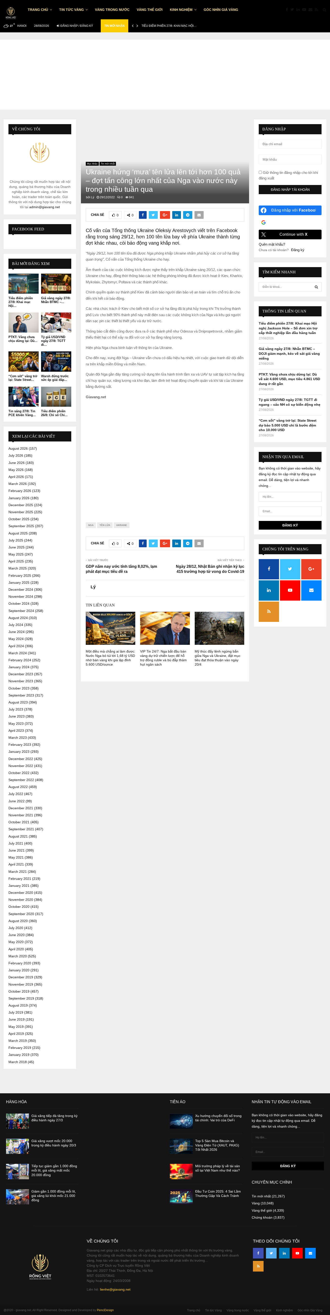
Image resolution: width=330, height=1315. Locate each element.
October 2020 (18, 907)
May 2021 (16, 857)
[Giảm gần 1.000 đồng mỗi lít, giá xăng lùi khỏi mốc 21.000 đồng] (17, 1196)
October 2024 (18, 603)
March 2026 (17, 484)
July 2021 (15, 843)
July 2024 (15, 625)
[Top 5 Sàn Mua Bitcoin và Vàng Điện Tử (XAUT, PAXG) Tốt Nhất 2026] (181, 1146)
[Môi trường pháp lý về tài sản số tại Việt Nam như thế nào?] (181, 1171)
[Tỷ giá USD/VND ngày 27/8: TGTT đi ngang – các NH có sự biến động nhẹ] (56, 323)
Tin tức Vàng (71, 10)
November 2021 (20, 815)
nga (90, 525)
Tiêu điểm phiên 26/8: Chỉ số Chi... (54, 413)
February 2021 (19, 879)
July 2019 (15, 1012)
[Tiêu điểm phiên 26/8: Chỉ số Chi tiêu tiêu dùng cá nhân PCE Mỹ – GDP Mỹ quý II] (56, 397)
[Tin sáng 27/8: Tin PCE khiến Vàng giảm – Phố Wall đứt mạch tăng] (23, 397)
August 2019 (18, 1005)
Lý (92, 197)
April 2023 (16, 730)
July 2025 (15, 540)
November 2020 (20, 900)
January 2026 (18, 498)
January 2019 (18, 1055)
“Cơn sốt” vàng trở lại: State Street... (22, 378)
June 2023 (16, 716)
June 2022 (16, 801)
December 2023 (20, 674)
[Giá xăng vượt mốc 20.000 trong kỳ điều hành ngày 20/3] (17, 1146)
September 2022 (21, 780)
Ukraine (121, 525)
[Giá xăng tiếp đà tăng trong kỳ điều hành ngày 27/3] (17, 1121)
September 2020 (21, 914)
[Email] (311, 10)
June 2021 (16, 850)
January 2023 (18, 751)
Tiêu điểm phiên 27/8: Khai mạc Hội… (169, 26)
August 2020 (18, 921)
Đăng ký (297, 250)
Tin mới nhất (108, 163)
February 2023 (19, 744)
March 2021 (17, 872)
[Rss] (317, 10)
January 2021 (18, 886)
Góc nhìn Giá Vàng (221, 10)
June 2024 (16, 632)
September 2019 (21, 998)
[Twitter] (293, 10)
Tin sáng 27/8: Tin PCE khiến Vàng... (22, 413)
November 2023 (20, 681)
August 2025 (18, 533)
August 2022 (18, 787)
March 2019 (17, 1041)
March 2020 (17, 956)
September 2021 (21, 829)
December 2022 (20, 759)
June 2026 (16, 463)
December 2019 (20, 977)
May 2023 (16, 723)
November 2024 (20, 596)
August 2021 (18, 836)
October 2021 (18, 822)
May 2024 (16, 639)
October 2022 (18, 773)
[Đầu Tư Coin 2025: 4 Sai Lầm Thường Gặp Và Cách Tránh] (181, 1196)
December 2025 (20, 505)
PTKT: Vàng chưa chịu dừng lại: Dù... (22, 339)
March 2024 (17, 653)
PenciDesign (105, 1310)
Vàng (256, 1203)
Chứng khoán (262, 1217)
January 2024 (18, 667)
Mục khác (92, 163)
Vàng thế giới (150, 10)
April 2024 (16, 646)
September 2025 (21, 526)
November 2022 (20, 766)
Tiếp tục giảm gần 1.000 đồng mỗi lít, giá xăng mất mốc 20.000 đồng (54, 1170)
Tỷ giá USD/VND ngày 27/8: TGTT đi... (53, 340)
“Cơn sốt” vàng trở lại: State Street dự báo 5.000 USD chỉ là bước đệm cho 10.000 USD (287, 425)
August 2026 (18, 448)
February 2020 (19, 963)
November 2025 (20, 512)
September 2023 (21, 695)
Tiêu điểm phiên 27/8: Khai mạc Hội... (20, 301)
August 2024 (18, 618)
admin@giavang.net (44, 207)
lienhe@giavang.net (115, 1289)
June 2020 (16, 935)
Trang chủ (38, 10)
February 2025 (19, 575)
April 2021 (16, 864)
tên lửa (105, 525)
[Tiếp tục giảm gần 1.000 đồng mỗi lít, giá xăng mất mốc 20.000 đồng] (17, 1171)
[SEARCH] (316, 287)
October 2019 (18, 991)
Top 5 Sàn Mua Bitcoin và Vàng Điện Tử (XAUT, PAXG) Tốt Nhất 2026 (217, 1145)
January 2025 (18, 582)
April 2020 (16, 949)
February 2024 (19, 660)
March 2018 (17, 1062)
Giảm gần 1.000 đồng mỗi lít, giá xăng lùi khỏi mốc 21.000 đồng (53, 1195)
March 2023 (17, 737)
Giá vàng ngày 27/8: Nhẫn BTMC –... (56, 300)
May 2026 (16, 470)
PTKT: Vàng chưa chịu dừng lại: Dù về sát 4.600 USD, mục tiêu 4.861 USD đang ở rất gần (289, 379)
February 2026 (19, 491)
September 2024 (21, 611)
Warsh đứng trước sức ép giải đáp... (55, 378)
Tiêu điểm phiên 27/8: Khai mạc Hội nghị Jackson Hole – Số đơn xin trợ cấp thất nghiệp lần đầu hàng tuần (288, 328)
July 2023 (15, 709)
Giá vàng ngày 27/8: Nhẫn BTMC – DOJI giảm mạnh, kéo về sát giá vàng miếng (289, 353)
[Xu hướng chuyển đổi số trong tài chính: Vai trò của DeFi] (181, 1121)
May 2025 (16, 554)
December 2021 (20, 808)
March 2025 (17, 568)
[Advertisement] (165, 73)
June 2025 (16, 547)
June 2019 (16, 1019)
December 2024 (20, 589)
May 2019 (16, 1027)
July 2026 (15, 455)
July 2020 (15, 928)
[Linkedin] (299, 10)
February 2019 (19, 1048)
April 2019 (16, 1034)
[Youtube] (305, 10)
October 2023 (18, 688)
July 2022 (15, 794)
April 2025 (16, 561)
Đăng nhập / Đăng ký (76, 26)
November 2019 (20, 984)
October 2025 (18, 519)
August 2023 (18, 702)
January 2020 (18, 970)
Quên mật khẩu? (272, 244)
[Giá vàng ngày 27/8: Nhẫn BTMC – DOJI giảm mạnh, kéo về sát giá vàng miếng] (56, 284)
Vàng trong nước (112, 10)
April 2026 (16, 477)
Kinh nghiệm (181, 10)
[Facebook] (288, 10)
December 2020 (20, 893)
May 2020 (16, 942)
